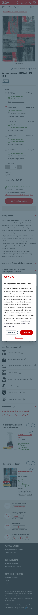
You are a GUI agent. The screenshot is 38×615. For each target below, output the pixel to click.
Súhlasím (27, 332)
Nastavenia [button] (19, 338)
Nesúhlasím (11, 332)
